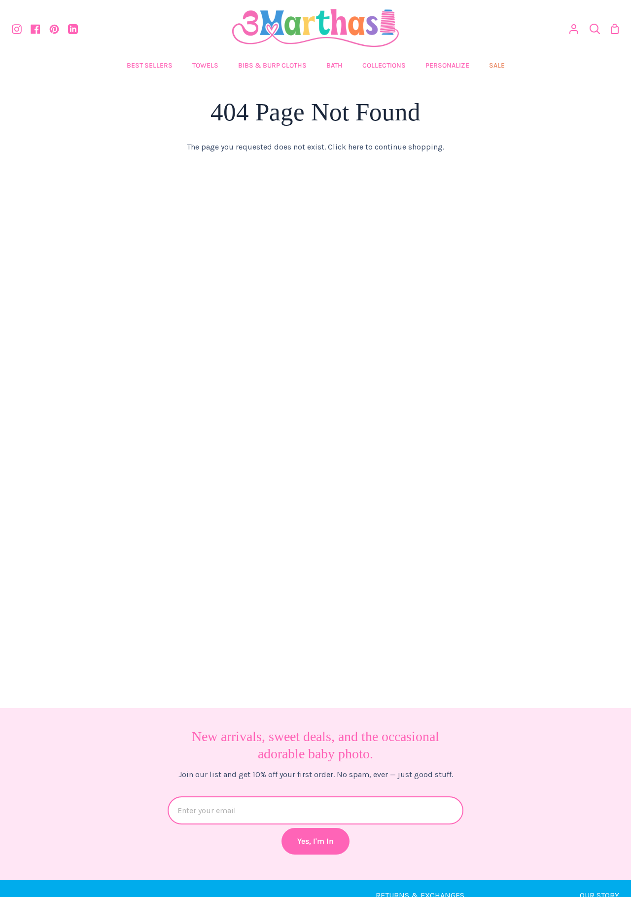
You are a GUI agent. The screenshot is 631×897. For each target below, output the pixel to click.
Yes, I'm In (315, 841)
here (355, 146)
